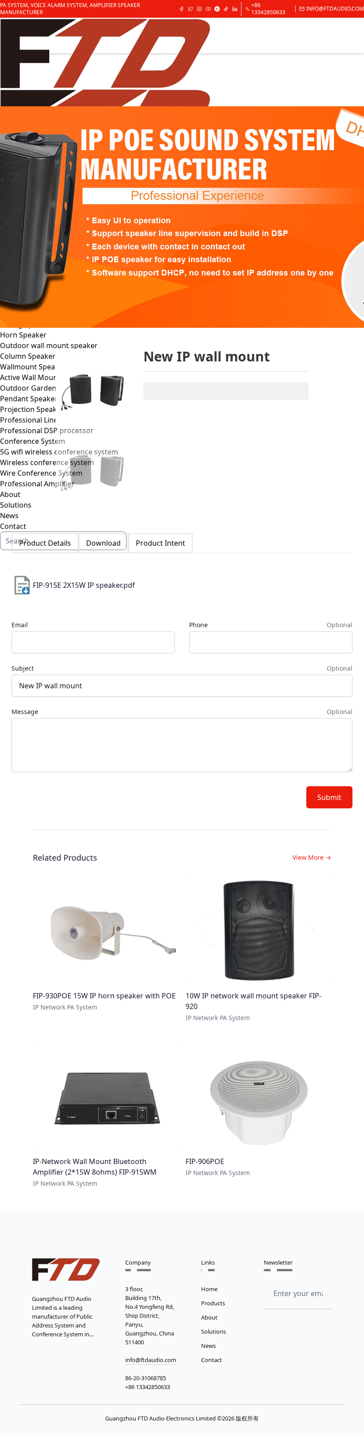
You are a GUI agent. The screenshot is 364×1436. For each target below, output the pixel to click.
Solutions (213, 1331)
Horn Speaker (23, 335)
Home (209, 1289)
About (209, 1317)
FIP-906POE (205, 1161)
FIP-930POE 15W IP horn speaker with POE (104, 996)
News (9, 515)
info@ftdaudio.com (335, 8)
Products (213, 1303)
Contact (211, 1360)
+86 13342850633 (268, 9)
